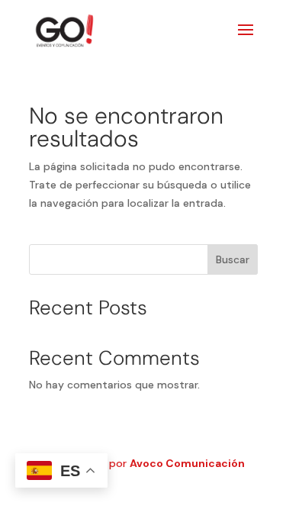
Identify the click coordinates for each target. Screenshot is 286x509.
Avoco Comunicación (187, 463)
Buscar (232, 259)
